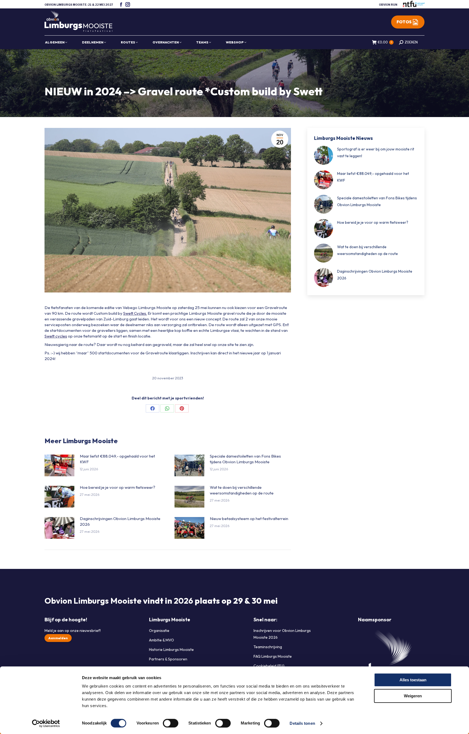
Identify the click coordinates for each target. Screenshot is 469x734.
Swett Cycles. (135, 313)
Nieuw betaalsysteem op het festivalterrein (249, 518)
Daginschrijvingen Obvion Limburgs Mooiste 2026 (120, 521)
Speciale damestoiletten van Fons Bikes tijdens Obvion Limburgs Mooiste (245, 458)
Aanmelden (58, 638)
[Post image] (59, 465)
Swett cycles (56, 336)
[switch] (170, 723)
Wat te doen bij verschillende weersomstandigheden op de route (242, 490)
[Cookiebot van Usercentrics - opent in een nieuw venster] (46, 723)
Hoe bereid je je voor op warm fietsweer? (117, 487)
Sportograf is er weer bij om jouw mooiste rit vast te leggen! (375, 152)
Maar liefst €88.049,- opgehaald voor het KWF (117, 458)
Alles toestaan (413, 680)
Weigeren (413, 696)
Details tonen (302, 723)
